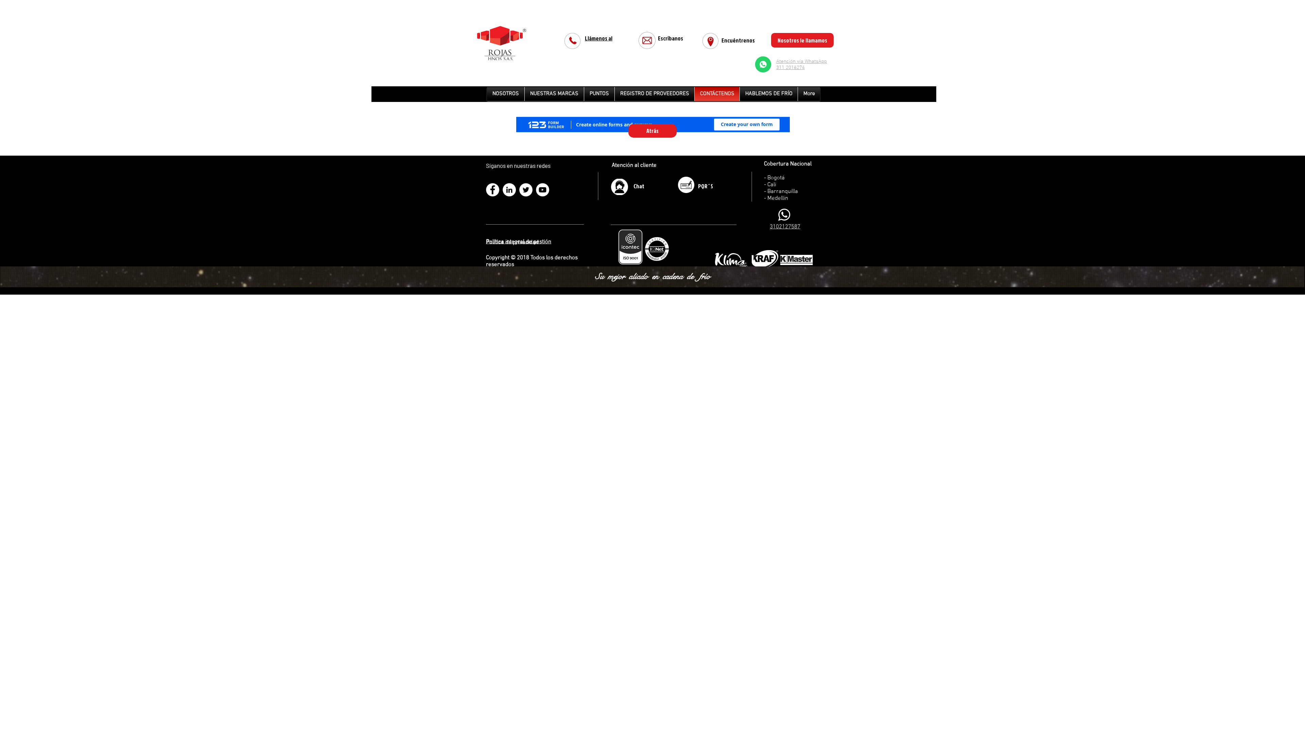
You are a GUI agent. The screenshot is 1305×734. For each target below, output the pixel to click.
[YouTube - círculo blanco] (542, 189)
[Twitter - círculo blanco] (526, 189)
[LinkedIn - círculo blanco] (509, 189)
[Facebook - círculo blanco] (492, 189)
